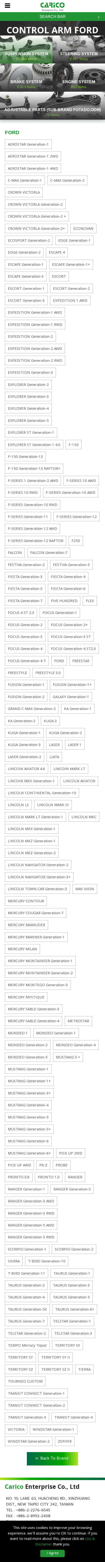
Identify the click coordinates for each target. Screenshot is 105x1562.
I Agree (53, 1553)
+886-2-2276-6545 (33, 1510)
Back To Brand (51, 1458)
